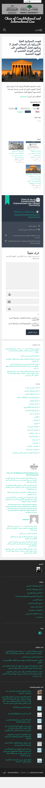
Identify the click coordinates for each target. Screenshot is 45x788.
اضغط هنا (23, 97)
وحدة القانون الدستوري (34, 614)
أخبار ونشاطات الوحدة (31, 394)
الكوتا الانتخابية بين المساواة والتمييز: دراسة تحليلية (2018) (18, 721)
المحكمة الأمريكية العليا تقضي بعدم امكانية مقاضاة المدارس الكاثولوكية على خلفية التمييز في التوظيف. (33, 178)
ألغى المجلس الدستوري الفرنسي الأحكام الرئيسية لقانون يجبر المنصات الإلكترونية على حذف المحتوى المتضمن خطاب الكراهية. (21, 499)
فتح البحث (4, 30)
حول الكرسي (37, 600)
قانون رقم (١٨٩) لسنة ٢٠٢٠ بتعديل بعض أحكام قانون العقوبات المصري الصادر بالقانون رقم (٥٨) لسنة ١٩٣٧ (21, 350)
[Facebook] (40, 633)
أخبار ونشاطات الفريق (31, 391)
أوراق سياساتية (33, 404)
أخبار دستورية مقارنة (25, 229)
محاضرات (35, 443)
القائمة (37, 30)
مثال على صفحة (36, 607)
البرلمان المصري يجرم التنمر (29, 356)
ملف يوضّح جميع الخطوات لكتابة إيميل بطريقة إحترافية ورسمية (18, 744)
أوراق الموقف (34, 401)
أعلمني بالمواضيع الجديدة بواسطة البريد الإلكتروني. (23, 324)
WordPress (13, 772)
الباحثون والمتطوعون (34, 593)
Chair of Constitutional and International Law (23, 20)
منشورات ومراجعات (32, 449)
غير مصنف (35, 439)
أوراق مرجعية (34, 414)
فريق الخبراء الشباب (35, 603)
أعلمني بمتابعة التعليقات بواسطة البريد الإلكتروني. (24, 319)
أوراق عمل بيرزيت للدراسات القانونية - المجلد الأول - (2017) (17, 761)
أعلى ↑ (4, 772)
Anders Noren (36, 772)
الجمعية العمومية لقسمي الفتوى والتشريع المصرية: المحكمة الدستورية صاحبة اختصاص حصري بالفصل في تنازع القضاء (21, 487)
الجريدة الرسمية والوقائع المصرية (19, 714)
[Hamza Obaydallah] (39, 569)
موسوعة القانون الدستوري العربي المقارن (25, 453)
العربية (26, 1)
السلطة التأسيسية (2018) (22, 707)
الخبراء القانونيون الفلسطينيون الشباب (28, 596)
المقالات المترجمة (32, 426)
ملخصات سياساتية (32, 446)
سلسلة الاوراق (33, 436)
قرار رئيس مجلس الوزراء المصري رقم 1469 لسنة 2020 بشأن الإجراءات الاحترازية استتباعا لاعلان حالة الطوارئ (18, 728)
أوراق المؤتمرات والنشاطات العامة (27, 397)
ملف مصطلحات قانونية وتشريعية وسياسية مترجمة (26, 236)
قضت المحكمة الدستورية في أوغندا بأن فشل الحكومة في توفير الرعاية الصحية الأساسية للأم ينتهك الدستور (21, 366)
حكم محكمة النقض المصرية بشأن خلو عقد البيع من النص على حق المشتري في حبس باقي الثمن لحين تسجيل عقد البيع (21, 480)
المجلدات (35, 420)
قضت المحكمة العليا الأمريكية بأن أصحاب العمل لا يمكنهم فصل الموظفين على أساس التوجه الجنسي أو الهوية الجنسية (25, 47)
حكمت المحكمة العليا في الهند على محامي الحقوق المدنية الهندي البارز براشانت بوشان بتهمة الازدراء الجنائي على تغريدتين (22, 373)
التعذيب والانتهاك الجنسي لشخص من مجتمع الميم (35, 153)
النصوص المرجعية (32, 430)
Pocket (20, 112)
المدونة (34, 229)
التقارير (36, 417)
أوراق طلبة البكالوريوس (30, 407)
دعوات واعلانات (33, 433)
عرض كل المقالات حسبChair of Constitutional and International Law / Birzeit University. (27, 214)
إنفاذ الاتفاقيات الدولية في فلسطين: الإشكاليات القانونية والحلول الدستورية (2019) (17, 736)
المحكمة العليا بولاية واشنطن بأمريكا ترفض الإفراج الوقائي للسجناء (24, 242)
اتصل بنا (39, 617)
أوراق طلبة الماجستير (31, 410)
